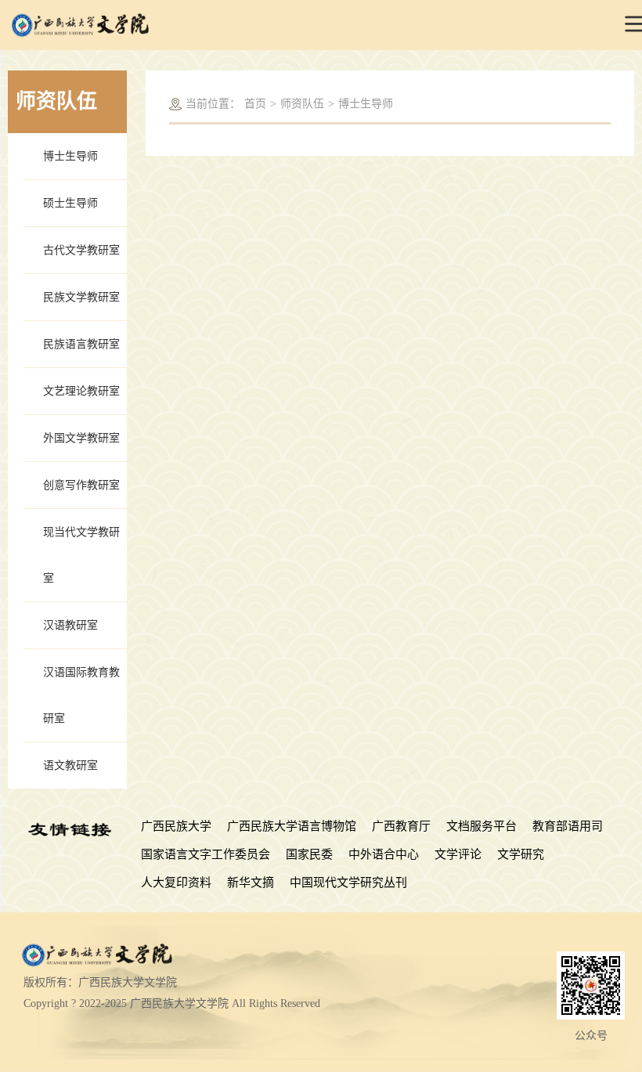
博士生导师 (70, 156)
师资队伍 (302, 104)
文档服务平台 (481, 826)
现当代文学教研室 (81, 555)
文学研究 (520, 854)
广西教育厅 (401, 826)
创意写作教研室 (81, 485)
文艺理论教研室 (81, 391)
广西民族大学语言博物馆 (291, 826)
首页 (255, 104)
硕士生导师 (70, 203)
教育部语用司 (567, 826)
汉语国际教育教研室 (81, 695)
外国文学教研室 (81, 438)
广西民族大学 (176, 826)
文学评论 (458, 854)
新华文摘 (250, 882)
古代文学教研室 (81, 250)
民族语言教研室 (81, 344)
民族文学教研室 (81, 297)
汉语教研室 (70, 625)
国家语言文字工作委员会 (205, 854)
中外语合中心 (383, 854)
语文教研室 (70, 765)
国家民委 (309, 854)
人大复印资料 (176, 882)
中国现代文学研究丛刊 (348, 882)
